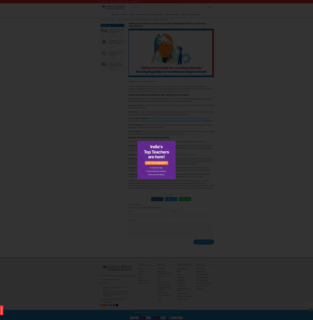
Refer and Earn (1, 310)
